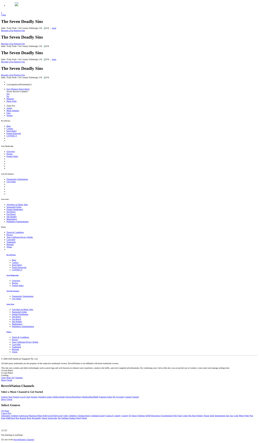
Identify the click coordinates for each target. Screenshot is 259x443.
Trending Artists (45, 397)
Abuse (9, 247)
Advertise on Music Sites (17, 204)
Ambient (14, 416)
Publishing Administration (17, 221)
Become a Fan (7, 30)
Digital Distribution (14, 209)
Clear (3, 378)
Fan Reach (11, 214)
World (84, 418)
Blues (40, 416)
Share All (10, 378)
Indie (212, 416)
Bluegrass (33, 416)
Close (3, 15)
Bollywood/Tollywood (52, 416)
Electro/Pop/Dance (73, 397)
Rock (29, 418)
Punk (3, 418)
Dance (134, 416)
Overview (10, 151)
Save (8, 89)
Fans (8, 113)
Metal (241, 416)
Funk (179, 416)
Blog (8, 126)
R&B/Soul (10, 418)
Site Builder (11, 217)
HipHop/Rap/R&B (90, 397)
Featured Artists (105, 397)
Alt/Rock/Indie (58, 397)
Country (124, 416)
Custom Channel (132, 397)
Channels (19, 378)
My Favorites (118, 397)
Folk (175, 416)
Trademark (11, 242)
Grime (185, 416)
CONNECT (11, 136)
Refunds (10, 244)
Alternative (6, 416)
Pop (251, 416)
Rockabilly (36, 418)
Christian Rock (83, 416)
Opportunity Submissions (17, 179)
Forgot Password (13, 133)
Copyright (10, 239)
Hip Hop (192, 416)
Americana (23, 416)
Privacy (9, 235)
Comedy (117, 416)
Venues (9, 115)
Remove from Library (20, 89)
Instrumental (220, 416)
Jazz (231, 416)
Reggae (23, 418)
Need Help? (11, 131)
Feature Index (12, 156)
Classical (109, 416)
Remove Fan (19, 30)
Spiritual (65, 418)
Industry (12, 110)
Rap (17, 418)
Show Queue (6, 380)
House (206, 416)
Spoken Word (75, 418)
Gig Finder (11, 182)
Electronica (156, 416)
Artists (9, 108)
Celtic (65, 416)
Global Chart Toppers (10, 397)
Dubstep (141, 416)
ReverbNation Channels (24, 439)
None (6, 411)
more (54, 28)
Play (9, 413)
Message (10, 99)
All (2, 411)
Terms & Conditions (15, 232)
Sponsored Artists (13, 207)
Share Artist (11, 101)
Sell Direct (11, 212)
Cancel (4, 413)
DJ (130, 416)
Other (246, 416)
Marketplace (11, 219)
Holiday (199, 416)
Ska (59, 418)
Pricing (9, 154)
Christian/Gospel (98, 416)
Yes (8, 94)
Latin (236, 416)
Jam (227, 416)
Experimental (166, 416)
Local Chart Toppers (29, 397)
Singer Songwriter (49, 418)
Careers (9, 128)
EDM (148, 416)
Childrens (72, 416)
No (7, 96)
